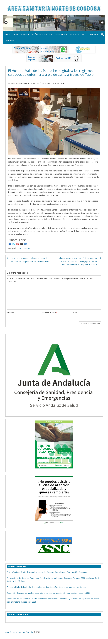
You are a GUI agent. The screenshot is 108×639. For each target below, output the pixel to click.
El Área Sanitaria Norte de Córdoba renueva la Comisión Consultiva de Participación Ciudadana (47, 572)
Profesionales (77, 34)
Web (75, 312)
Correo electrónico (48, 312)
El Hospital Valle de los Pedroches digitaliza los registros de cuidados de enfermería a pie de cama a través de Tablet (52, 72)
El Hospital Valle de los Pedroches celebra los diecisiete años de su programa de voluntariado (46, 587)
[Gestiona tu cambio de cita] (54, 444)
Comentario (13, 281)
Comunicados (24, 248)
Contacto (9, 40)
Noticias (94, 34)
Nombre (11, 312)
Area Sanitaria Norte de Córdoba (19, 632)
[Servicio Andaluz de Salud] (54, 413)
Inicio (7, 34)
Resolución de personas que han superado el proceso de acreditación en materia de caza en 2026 (48, 593)
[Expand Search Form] (102, 34)
